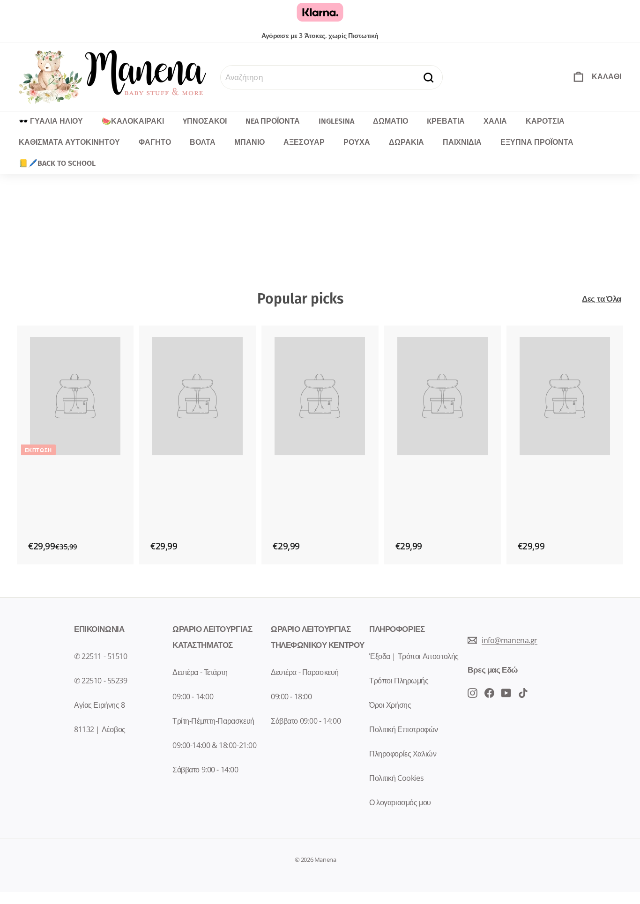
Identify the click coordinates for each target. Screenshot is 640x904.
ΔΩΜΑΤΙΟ (390, 121)
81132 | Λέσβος (100, 729)
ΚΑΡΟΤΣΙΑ (545, 121)
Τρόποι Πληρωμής (399, 680)
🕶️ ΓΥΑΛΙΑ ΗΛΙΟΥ (51, 121)
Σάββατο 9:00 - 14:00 (205, 769)
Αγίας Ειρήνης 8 (99, 705)
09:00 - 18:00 (291, 696)
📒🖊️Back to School (57, 163)
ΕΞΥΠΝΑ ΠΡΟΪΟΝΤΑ (536, 142)
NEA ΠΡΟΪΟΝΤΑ (273, 121)
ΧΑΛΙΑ (495, 121)
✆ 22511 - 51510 (100, 656)
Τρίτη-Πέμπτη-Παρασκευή (213, 721)
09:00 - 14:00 (192, 696)
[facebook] (472, 692)
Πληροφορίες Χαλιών (402, 753)
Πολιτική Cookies (396, 778)
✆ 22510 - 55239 (100, 680)
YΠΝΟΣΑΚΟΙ (205, 121)
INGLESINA (336, 121)
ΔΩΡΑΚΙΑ (406, 142)
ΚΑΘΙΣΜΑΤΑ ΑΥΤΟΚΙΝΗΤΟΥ (69, 142)
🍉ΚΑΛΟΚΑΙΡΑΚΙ (133, 121)
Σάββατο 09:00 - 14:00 (306, 721)
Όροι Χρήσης (390, 705)
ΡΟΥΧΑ (356, 142)
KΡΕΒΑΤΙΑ (446, 121)
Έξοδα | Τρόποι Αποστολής (414, 656)
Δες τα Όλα (601, 298)
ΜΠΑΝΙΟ (249, 142)
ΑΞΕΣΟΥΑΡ (304, 142)
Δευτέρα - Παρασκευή (305, 672)
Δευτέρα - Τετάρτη (200, 672)
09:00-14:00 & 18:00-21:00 (214, 745)
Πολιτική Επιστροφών (403, 729)
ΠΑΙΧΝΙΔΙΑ (462, 142)
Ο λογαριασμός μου (400, 802)
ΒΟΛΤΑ (203, 142)
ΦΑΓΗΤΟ (155, 142)
